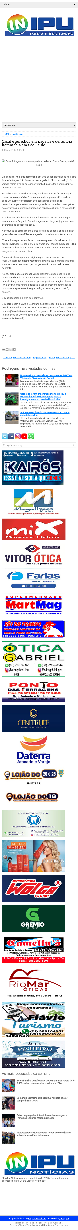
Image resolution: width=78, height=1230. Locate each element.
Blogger (65, 1218)
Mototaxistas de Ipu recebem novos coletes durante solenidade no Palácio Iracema (44, 1134)
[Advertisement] (39, 82)
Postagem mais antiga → (62, 357)
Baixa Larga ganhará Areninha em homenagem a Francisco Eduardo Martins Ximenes (42, 1116)
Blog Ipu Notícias (37, 1218)
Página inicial (39, 357)
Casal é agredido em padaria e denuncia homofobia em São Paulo (37, 143)
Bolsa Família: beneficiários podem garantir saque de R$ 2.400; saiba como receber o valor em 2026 (46, 1082)
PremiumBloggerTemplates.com (26, 1225)
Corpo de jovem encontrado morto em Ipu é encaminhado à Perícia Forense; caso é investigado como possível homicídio (43, 396)
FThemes (29, 1223)
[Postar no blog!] (7, 349)
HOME (6, 134)
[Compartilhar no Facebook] (14, 349)
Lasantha (58, 1223)
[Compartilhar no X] (10, 349)
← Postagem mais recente (16, 357)
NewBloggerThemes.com (55, 1225)
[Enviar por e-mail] (3, 349)
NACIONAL (17, 134)
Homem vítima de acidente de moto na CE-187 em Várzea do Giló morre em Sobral (46, 376)
